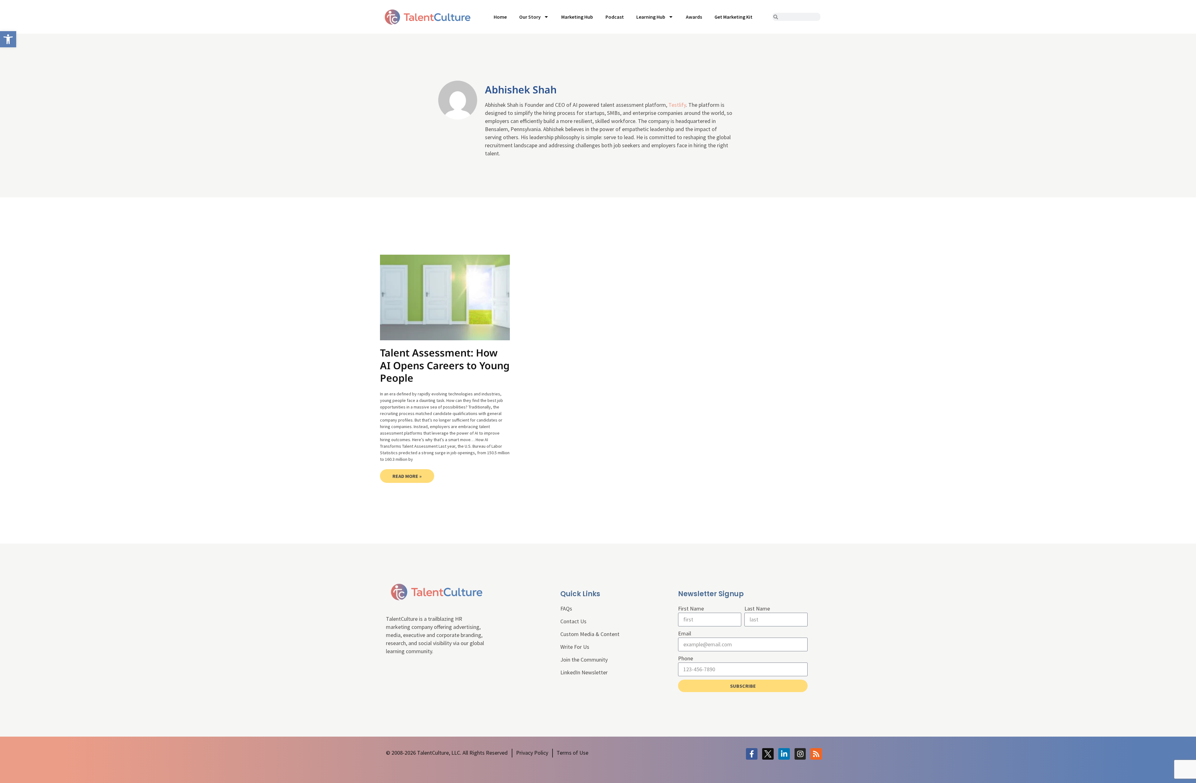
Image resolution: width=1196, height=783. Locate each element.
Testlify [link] (677, 104)
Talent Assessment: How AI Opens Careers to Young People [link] (445, 365)
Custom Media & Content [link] (589, 634)
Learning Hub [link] (650, 17)
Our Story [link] (530, 17)
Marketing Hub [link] (577, 17)
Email (684, 633)
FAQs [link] (566, 608)
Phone (685, 658)
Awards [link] (694, 17)
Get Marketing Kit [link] (733, 17)
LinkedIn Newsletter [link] (584, 672)
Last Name (757, 608)
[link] (8, 39)
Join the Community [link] (584, 659)
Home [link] (500, 17)
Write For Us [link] (574, 646)
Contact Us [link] (573, 621)
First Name (691, 608)
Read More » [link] (407, 476)
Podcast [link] (614, 17)
